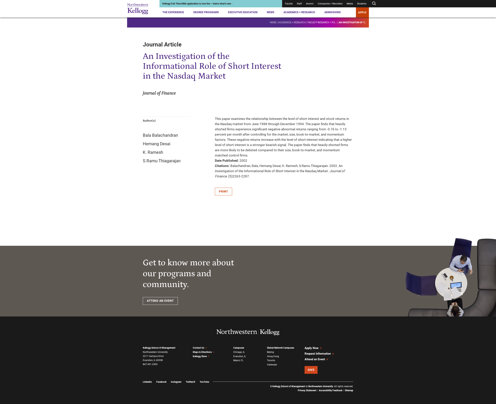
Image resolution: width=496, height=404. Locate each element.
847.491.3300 (150, 364)
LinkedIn (147, 382)
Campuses (238, 347)
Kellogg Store (200, 356)
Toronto (271, 360)
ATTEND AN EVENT (160, 301)
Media (350, 3)
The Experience (173, 12)
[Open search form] (373, 3)
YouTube (204, 382)
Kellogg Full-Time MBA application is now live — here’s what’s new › (197, 3)
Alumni (309, 3)
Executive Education (242, 12)
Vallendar (272, 364)
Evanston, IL (239, 356)
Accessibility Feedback (330, 390)
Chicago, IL (239, 352)
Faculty (289, 3)
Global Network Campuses (280, 347)
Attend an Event (315, 359)
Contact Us (198, 347)
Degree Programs (206, 12)
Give (311, 370)
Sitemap (349, 390)
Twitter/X (190, 382)
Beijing (270, 352)
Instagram (176, 382)
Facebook (161, 382)
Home (273, 22)
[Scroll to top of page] (358, 384)
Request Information (318, 353)
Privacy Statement (307, 390)
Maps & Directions (202, 352)
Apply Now (312, 348)
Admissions (332, 12)
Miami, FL (238, 360)
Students (361, 3)
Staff (299, 3)
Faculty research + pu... (322, 22)
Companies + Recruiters (330, 3)
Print (223, 191)
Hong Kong (273, 356)
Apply (362, 12)
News (270, 12)
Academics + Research (299, 12)
